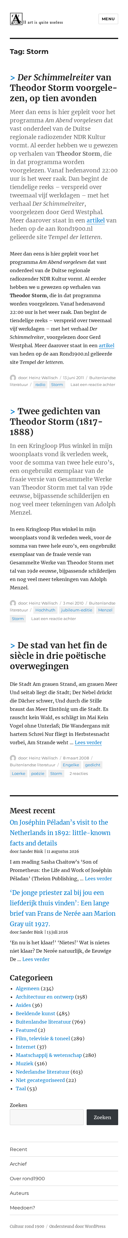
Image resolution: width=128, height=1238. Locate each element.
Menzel (105, 610)
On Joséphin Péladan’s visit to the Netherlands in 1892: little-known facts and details (60, 833)
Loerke (18, 773)
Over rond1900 (27, 1178)
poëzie (37, 773)
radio (40, 384)
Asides (23, 1005)
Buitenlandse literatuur (32, 764)
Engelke (71, 764)
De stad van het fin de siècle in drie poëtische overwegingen (58, 656)
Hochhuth (45, 610)
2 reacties (79, 773)
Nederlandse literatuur (42, 1072)
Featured (26, 1030)
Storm (57, 384)
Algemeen (28, 988)
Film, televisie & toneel (43, 1038)
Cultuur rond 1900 (27, 1226)
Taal (21, 1088)
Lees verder (88, 742)
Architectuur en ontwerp (45, 997)
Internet (26, 1047)
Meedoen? (22, 1208)
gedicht (92, 764)
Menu (108, 18)
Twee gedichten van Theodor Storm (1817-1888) (56, 421)
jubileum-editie (76, 610)
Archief (18, 1164)
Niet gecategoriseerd (40, 1080)
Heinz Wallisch (43, 377)
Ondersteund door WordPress (77, 1226)
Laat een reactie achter (93, 384)
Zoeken (18, 1105)
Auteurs (19, 1193)
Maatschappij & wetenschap (49, 1055)
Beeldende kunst (35, 1013)
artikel (96, 220)
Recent (18, 1149)
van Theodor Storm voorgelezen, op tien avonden (64, 88)
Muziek (24, 1063)
